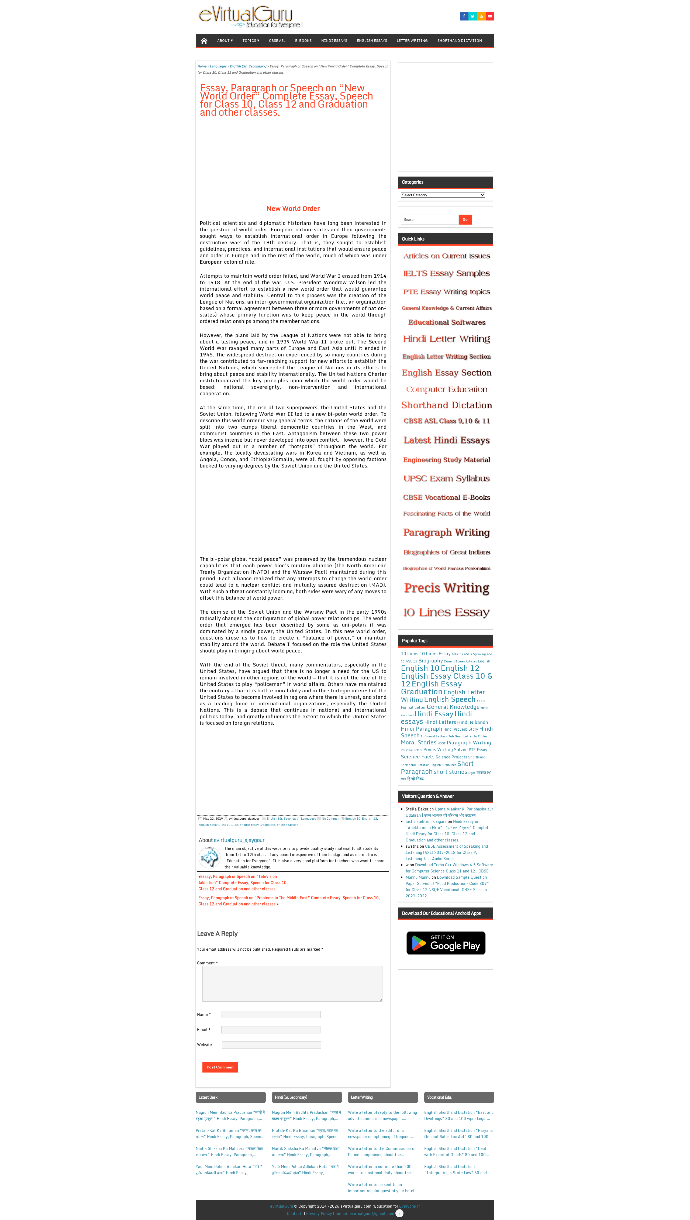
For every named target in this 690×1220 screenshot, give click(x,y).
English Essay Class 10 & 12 (218, 824)
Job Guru (455, 736)
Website (204, 1045)
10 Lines (409, 653)
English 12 (369, 818)
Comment (207, 963)
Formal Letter (413, 707)
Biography (430, 660)
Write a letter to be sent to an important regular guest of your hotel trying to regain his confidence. (381, 1187)
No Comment (331, 818)
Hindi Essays (334, 40)
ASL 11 (411, 661)
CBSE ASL (277, 40)
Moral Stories (418, 742)
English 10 (352, 818)
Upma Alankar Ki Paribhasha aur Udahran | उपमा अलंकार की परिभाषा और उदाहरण (449, 812)
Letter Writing (412, 40)
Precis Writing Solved (445, 749)
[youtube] (490, 16)
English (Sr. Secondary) (248, 66)
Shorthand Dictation (459, 40)
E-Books (303, 40)
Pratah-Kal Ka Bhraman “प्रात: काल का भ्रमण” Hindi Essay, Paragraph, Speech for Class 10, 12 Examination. (229, 1133)
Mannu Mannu (418, 877)
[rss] (481, 16)
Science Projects (451, 757)
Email (204, 1029)
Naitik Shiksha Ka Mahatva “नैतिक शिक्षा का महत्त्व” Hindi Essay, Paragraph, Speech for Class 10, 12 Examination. (229, 1151)
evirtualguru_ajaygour (239, 840)
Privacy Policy (319, 1213)
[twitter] (472, 16)
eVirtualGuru (281, 1206)
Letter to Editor (475, 736)
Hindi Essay (434, 713)
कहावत (481, 772)
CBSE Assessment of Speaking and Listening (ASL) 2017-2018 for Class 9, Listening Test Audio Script (447, 852)
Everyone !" (409, 1206)
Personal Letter (411, 750)
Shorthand (476, 757)
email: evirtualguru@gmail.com (365, 1213)
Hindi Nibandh (472, 722)
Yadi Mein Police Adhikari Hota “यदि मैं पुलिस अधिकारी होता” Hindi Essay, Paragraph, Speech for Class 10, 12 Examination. (229, 1169)
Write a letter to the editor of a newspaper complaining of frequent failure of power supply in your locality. (379, 1133)
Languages (218, 66)
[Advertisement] (293, 162)
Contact (294, 1213)
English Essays (372, 40)
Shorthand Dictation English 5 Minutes (428, 764)
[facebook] (464, 16)
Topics (249, 40)
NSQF (441, 743)
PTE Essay (478, 750)
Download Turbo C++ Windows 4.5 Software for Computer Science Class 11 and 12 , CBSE (449, 868)
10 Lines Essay (435, 653)
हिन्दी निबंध (415, 778)
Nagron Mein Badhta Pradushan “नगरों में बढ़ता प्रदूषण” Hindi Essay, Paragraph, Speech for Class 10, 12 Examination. (230, 1115)
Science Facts (417, 756)
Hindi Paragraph (421, 728)
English (484, 661)
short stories (450, 771)
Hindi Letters (440, 722)
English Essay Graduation (257, 824)
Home (201, 66)
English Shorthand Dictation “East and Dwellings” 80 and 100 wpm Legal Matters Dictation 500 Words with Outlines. (459, 1115)
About (223, 40)
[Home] (204, 40)
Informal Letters (434, 736)
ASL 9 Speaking (475, 654)
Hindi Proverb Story (460, 729)
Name (204, 1014)
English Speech (287, 824)
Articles (457, 654)
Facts (481, 700)
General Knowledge (453, 706)
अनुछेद (471, 772)
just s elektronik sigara (426, 821)
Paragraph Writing (469, 742)
